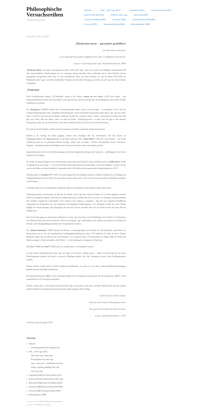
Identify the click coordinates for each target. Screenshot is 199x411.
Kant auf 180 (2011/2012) (94, 15)
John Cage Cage (37, 371)
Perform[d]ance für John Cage (42, 359)
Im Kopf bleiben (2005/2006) (143, 20)
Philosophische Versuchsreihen (44, 12)
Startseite (88, 10)
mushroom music (56, 363)
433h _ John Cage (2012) (110, 10)
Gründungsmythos (38, 348)
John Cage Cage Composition (42, 355)
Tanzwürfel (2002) (141, 15)
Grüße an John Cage (119, 15)
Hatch (48, 405)
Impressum (55, 348)
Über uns (48, 348)
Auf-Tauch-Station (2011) (161, 10)
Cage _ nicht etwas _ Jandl (40, 363)
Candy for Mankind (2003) (95, 20)
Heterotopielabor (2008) (140, 24)
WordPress (39, 405)
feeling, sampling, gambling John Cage (45, 367)
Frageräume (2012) (136, 10)
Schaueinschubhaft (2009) (114, 24)
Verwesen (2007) (90, 24)
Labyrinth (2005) (119, 20)
